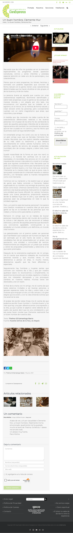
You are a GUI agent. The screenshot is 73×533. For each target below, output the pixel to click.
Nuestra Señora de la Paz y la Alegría (24, 321)
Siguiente (44, 26)
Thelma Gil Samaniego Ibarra (15, 373)
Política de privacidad (58, 134)
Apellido (58, 111)
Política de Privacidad (12, 503)
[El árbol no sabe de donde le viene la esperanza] (42, 398)
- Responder (28, 417)
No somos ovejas (59, 164)
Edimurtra (63, 525)
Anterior (35, 26)
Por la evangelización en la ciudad (60, 238)
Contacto (7, 511)
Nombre (58, 104)
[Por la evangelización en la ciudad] (57, 245)
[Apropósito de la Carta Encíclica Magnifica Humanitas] (60, 71)
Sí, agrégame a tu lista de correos (19, 474)
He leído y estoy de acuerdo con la (60, 131)
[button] (67, 7)
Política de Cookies (11, 507)
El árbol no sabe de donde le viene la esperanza (60, 212)
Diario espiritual (59, 187)
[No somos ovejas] (10, 398)
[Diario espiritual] (26, 398)
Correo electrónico (59, 119)
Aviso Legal (8, 499)
